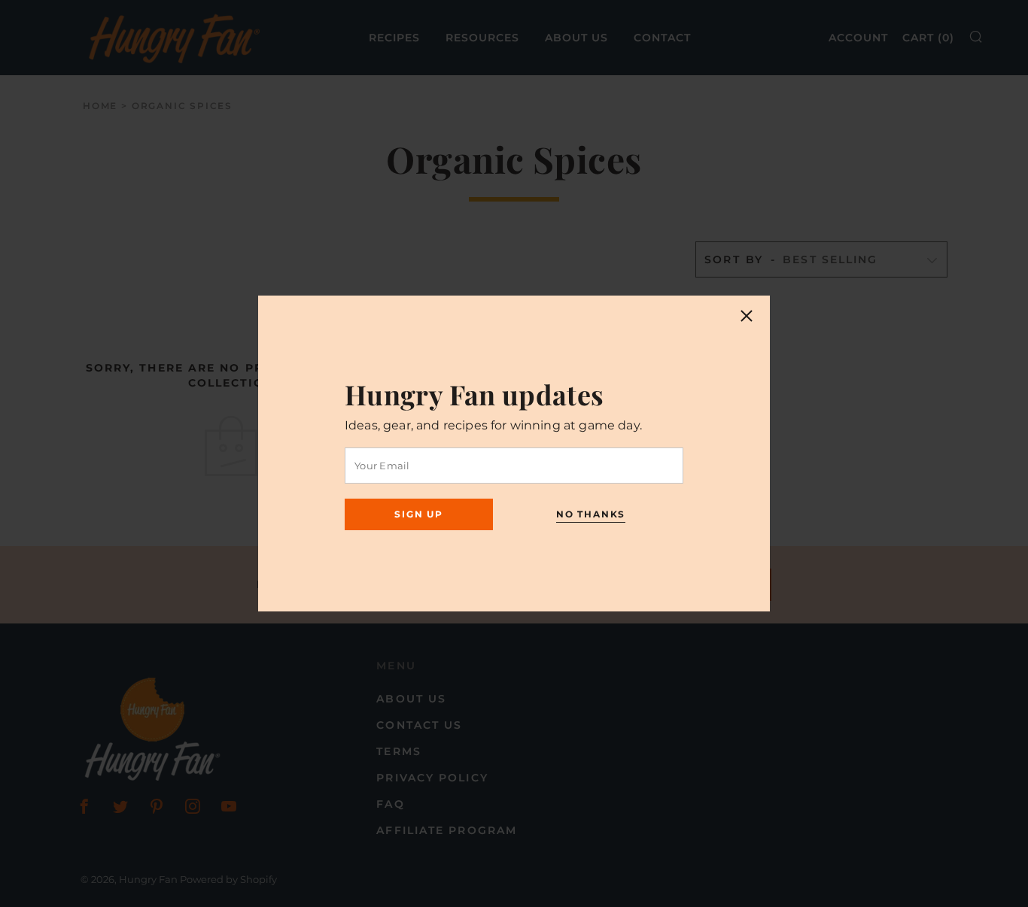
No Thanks (590, 514)
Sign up (418, 514)
